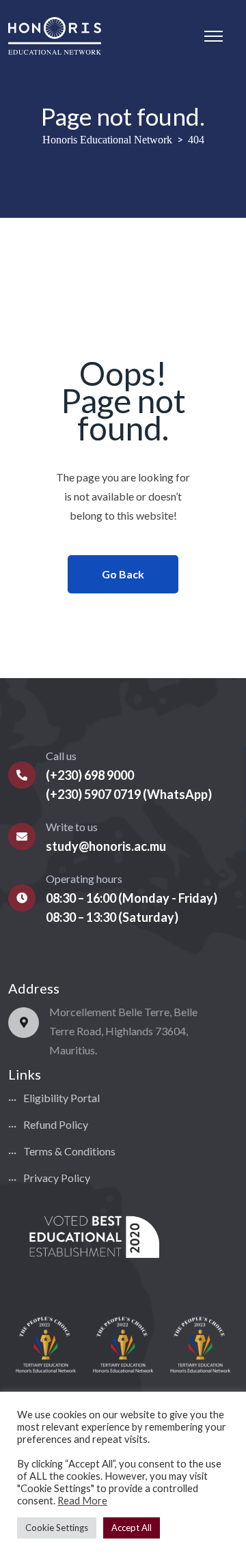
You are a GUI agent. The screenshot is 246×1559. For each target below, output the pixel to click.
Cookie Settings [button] (56, 1527)
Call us (61, 755)
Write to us (72, 826)
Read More (82, 1500)
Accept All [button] (131, 1527)
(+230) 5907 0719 (93, 794)
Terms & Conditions (69, 1150)
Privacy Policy (56, 1177)
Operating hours (84, 878)
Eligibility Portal (61, 1097)
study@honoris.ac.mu (106, 846)
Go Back (123, 573)
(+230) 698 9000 (90, 775)
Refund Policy (55, 1124)
